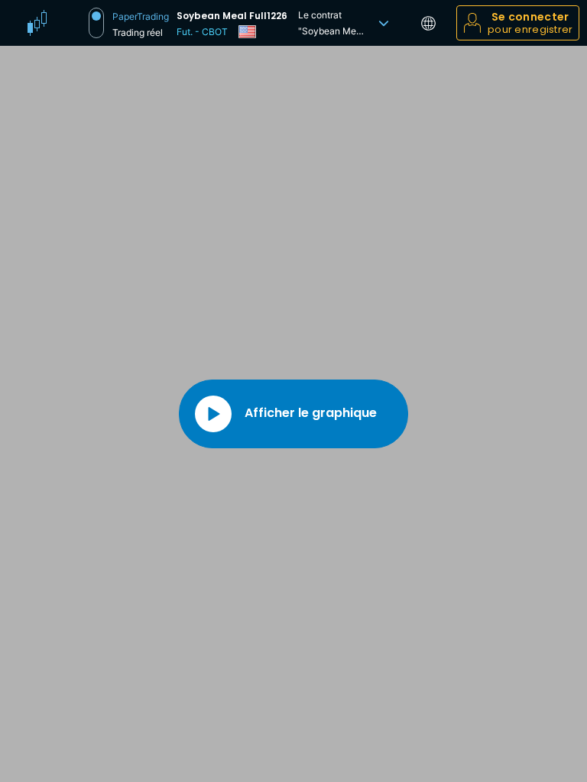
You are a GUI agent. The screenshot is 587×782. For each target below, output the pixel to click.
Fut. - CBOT (202, 31)
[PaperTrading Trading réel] (96, 23)
